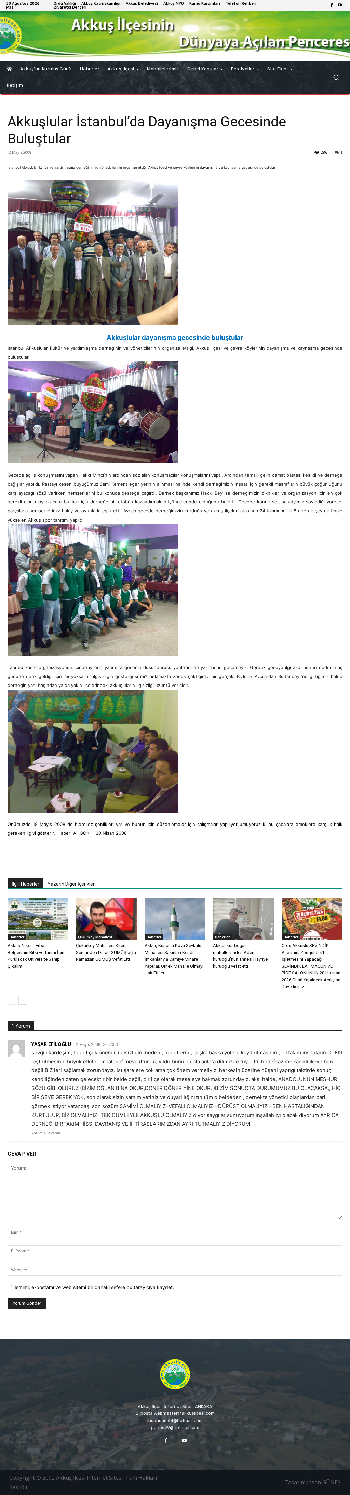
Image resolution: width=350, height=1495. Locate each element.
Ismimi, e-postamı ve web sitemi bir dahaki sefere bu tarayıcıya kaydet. (94, 1287)
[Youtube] (340, 5)
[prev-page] (12, 1000)
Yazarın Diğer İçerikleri (72, 884)
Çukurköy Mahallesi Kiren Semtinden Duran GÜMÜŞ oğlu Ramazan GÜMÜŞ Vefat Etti (106, 952)
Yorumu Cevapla (45, 1133)
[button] (336, 77)
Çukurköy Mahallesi (95, 937)
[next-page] (22, 1000)
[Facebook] (331, 5)
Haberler (17, 937)
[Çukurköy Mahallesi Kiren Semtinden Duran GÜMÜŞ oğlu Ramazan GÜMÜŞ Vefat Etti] (106, 919)
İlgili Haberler (25, 884)
